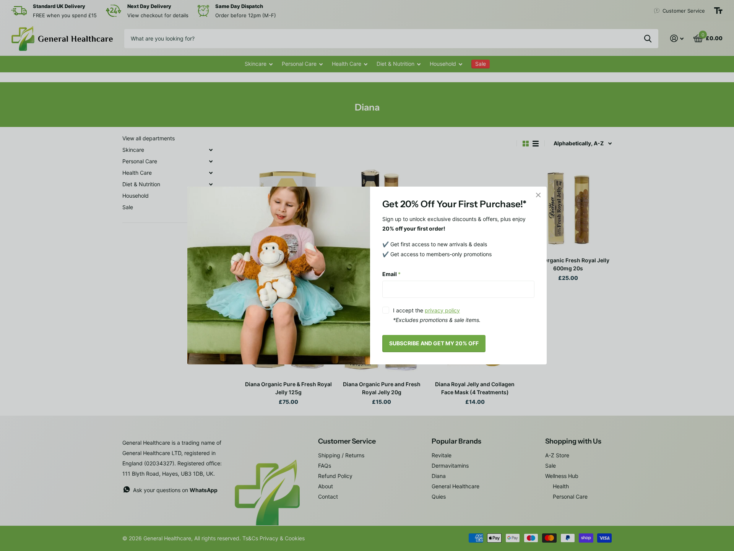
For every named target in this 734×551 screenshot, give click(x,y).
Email (391, 274)
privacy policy (442, 310)
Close (538, 195)
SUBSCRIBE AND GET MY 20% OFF (434, 343)
